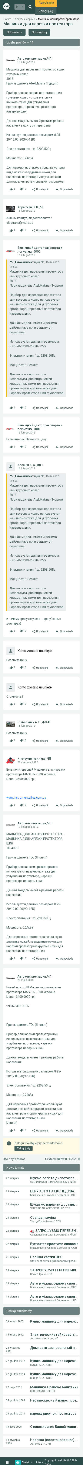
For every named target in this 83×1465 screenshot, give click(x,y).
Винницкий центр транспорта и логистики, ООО (39, 249)
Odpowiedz (14, 32)
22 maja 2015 (14, 1387)
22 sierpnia (12, 1230)
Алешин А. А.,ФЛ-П (30, 465)
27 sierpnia (12, 1178)
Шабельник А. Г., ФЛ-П (33, 722)
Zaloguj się (46, 11)
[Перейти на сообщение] (11, 261)
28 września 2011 (13, 1349)
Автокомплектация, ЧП (34, 58)
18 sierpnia (12, 1270)
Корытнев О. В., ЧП (30, 207)
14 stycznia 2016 (13, 1441)
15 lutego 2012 (15, 1334)
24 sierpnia (12, 1204)
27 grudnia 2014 (15, 1360)
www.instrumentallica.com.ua (26, 797)
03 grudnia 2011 (15, 1413)
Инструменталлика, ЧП (34, 758)
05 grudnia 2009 (15, 1400)
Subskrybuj (39, 32)
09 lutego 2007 (15, 1321)
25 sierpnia (12, 1191)
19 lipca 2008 (14, 1426)
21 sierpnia (12, 1257)
